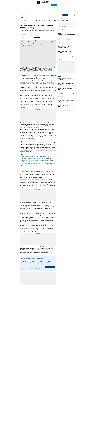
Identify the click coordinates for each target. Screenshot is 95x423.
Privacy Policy (33, 268)
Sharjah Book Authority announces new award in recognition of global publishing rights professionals (38, 164)
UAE (20, 23)
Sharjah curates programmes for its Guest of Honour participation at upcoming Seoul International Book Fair (37, 161)
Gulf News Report (23, 34)
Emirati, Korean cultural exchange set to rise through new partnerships (36, 158)
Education (23, 23)
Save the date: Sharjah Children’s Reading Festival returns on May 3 (35, 156)
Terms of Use (38, 268)
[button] (21, 15)
